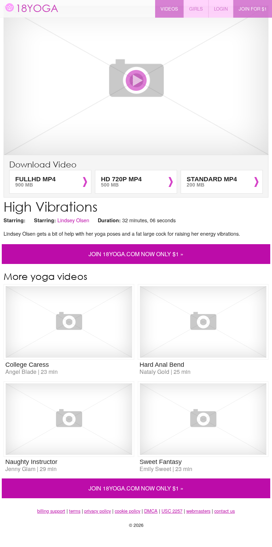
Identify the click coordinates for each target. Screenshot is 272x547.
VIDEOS (169, 8)
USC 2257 (172, 510)
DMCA (151, 510)
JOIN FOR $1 (253, 8)
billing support (51, 510)
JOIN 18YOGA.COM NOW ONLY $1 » (136, 254)
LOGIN (221, 8)
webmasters (198, 510)
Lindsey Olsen (73, 220)
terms (74, 510)
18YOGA (37, 7)
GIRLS (196, 8)
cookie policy (127, 510)
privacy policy (97, 510)
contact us (224, 510)
